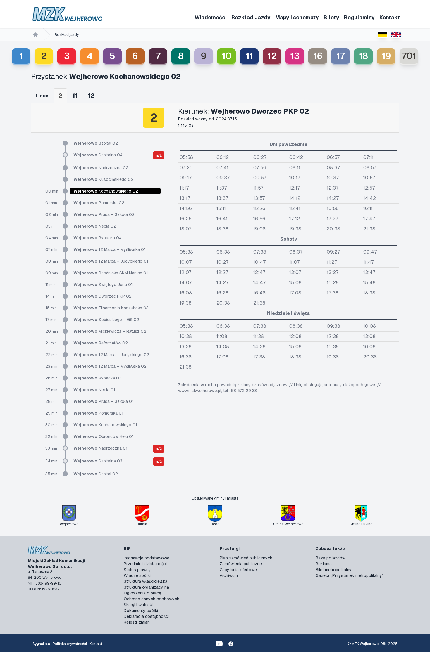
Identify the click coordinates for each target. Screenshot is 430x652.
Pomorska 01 (98, 413)
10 (226, 56)
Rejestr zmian (137, 622)
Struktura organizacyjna (146, 587)
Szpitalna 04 (98, 154)
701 (409, 56)
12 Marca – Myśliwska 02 (110, 366)
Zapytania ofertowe (238, 569)
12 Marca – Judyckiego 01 (110, 261)
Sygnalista (41, 643)
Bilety (331, 17)
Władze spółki (137, 575)
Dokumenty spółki (141, 610)
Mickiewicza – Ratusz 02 (109, 331)
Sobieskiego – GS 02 (106, 319)
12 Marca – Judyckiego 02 (111, 354)
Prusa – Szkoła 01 (103, 401)
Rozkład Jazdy (251, 17)
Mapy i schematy (297, 17)
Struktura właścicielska (145, 581)
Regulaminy (359, 17)
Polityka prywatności (70, 643)
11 (249, 56)
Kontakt (389, 17)
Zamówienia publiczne (241, 563)
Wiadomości (211, 17)
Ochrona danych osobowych (151, 598)
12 (272, 56)
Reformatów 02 (100, 343)
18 (363, 56)
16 (317, 56)
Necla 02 (94, 226)
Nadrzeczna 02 (100, 167)
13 (295, 56)
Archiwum (229, 575)
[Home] (35, 35)
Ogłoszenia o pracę (142, 593)
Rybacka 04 (97, 237)
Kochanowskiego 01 (105, 424)
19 (386, 56)
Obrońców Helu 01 (103, 436)
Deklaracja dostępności (146, 616)
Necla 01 (94, 389)
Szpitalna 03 (97, 461)
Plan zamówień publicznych (246, 558)
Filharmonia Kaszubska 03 (111, 308)
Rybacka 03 (97, 378)
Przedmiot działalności (145, 563)
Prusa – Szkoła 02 (104, 214)
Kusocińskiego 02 (103, 179)
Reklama (324, 563)
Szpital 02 (95, 143)
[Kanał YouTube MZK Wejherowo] (219, 643)
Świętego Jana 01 (103, 284)
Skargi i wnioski (138, 604)
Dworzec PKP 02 (102, 296)
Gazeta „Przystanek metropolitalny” (349, 575)
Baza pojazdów (330, 558)
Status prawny (137, 569)
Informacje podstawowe (146, 558)
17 (340, 56)
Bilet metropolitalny (334, 569)
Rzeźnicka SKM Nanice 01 (110, 272)
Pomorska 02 (98, 202)
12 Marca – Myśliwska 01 (109, 249)
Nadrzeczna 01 (100, 448)
